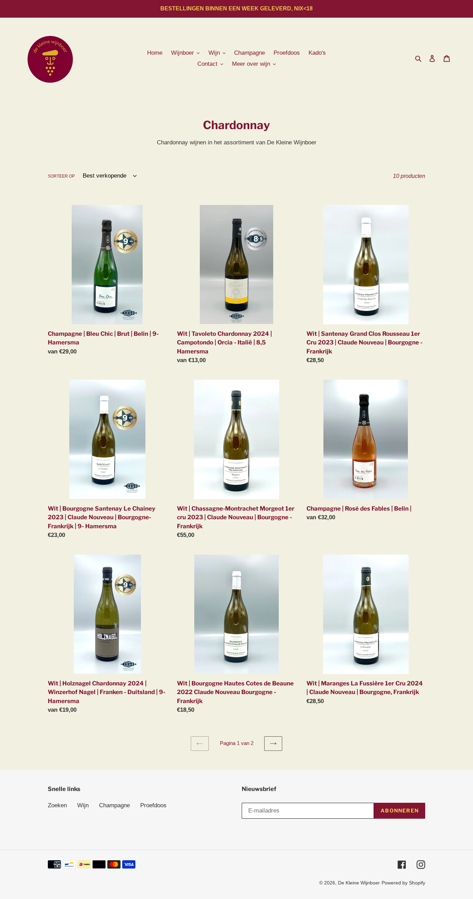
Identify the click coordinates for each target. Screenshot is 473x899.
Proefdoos (153, 805)
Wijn (83, 805)
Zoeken (57, 805)
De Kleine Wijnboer (359, 882)
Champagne (114, 805)
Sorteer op (61, 176)
